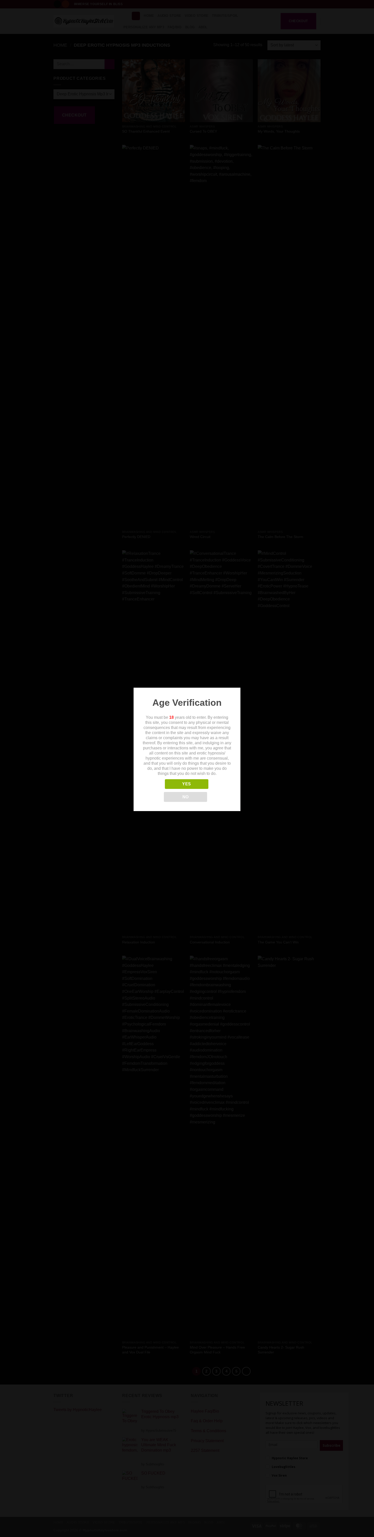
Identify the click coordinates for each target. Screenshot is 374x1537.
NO (185, 797)
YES (186, 784)
